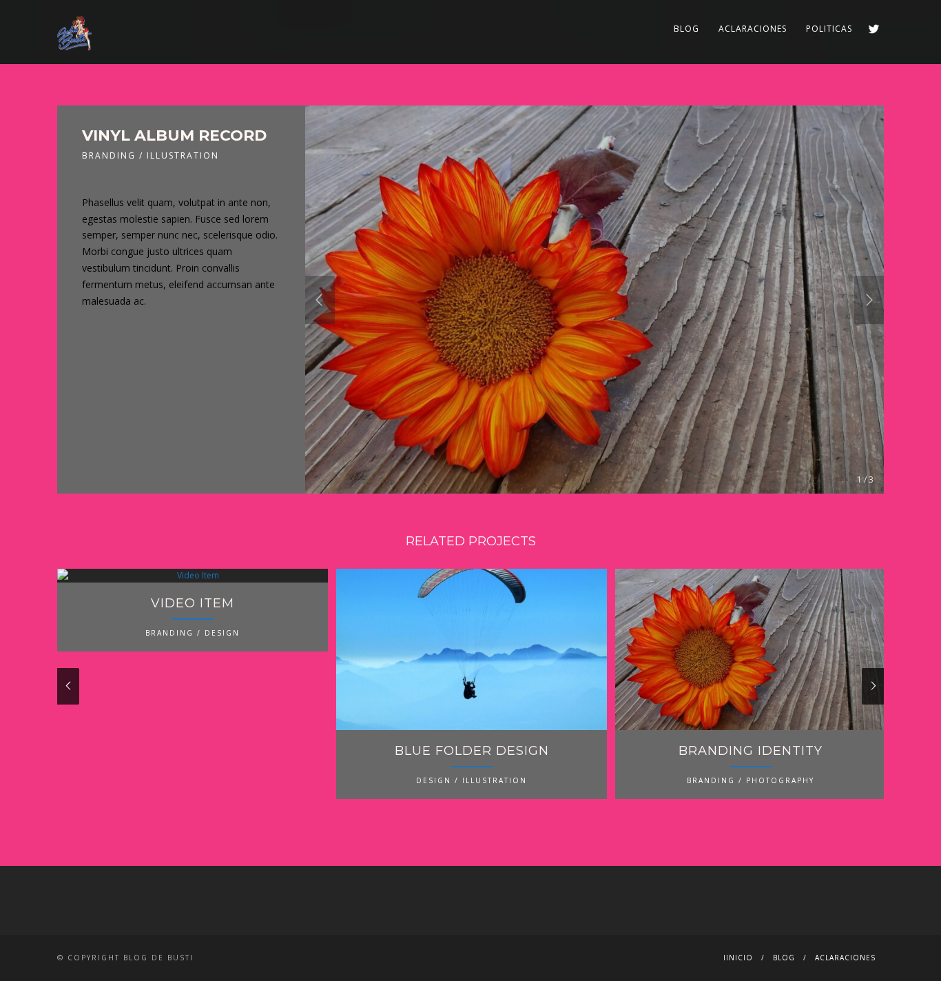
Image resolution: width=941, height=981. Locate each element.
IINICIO (738, 957)
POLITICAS (829, 28)
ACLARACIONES (752, 28)
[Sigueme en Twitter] (873, 28)
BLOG (686, 28)
